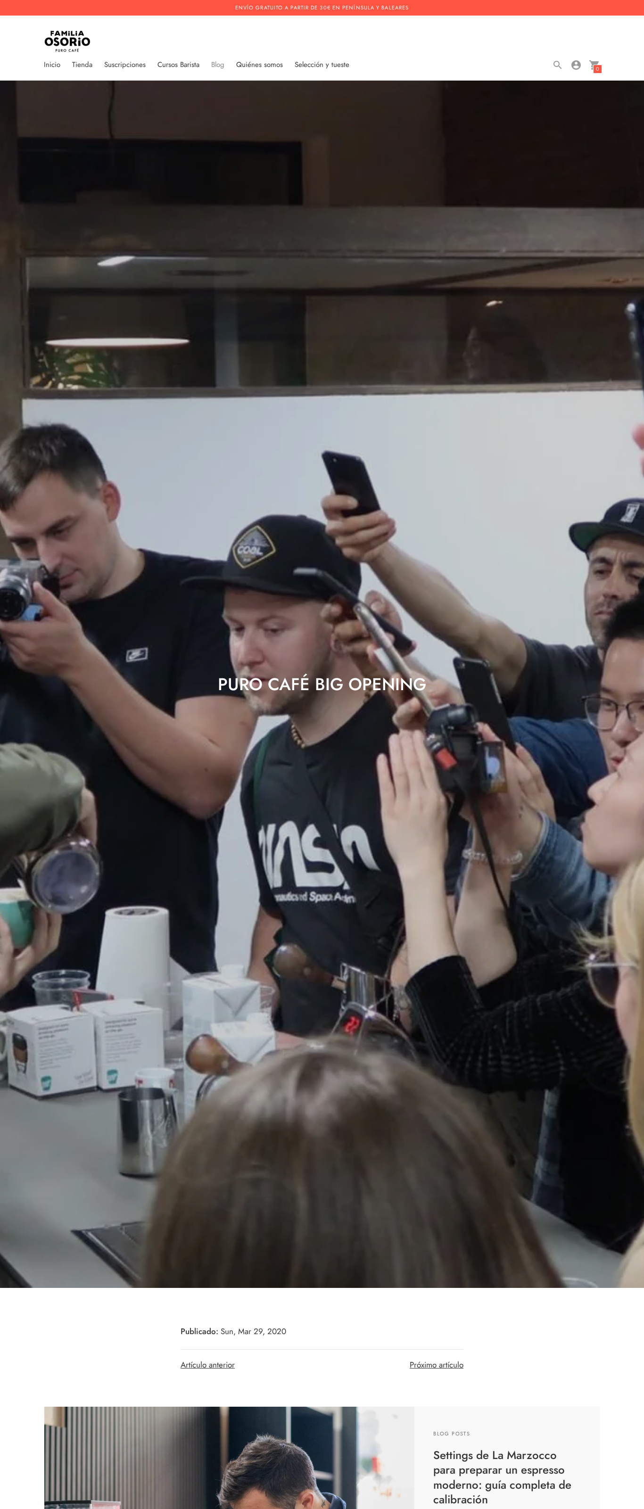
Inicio (52, 64)
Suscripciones (125, 64)
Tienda (82, 64)
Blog (217, 64)
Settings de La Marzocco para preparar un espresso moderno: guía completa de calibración (502, 1477)
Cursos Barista (178, 64)
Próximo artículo (436, 1364)
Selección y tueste (322, 64)
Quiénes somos (259, 64)
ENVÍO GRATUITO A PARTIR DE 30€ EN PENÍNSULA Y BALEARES (322, 7)
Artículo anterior (208, 1364)
